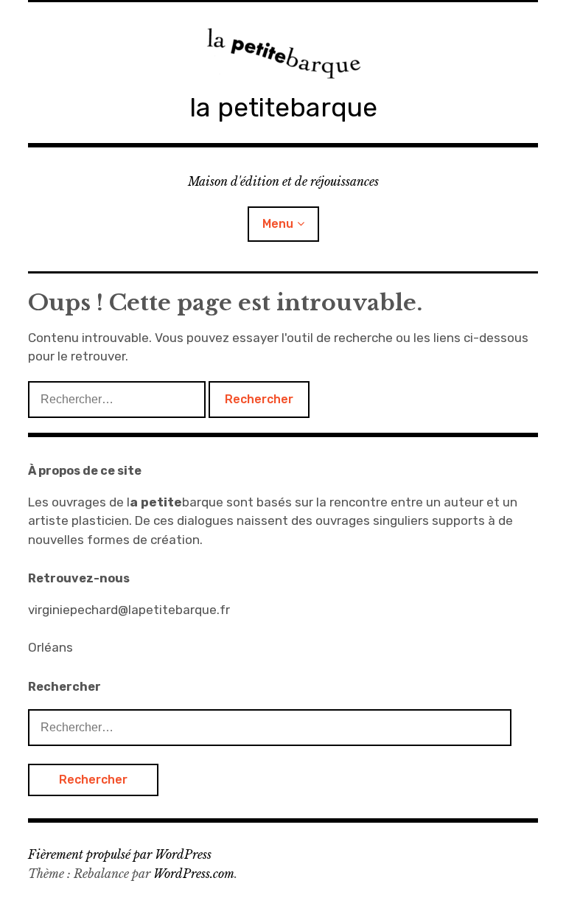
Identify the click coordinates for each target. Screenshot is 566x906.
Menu (277, 224)
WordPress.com (193, 873)
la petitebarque (283, 107)
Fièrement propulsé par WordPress (120, 854)
